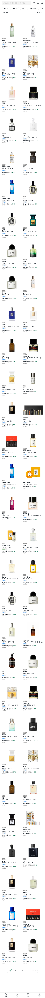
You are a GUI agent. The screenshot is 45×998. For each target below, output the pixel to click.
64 (33, 971)
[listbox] (37, 13)
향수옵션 (33, 8)
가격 (23, 8)
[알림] (34, 3)
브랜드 (14, 8)
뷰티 (4, 8)
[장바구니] (38, 3)
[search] (42, 3)
